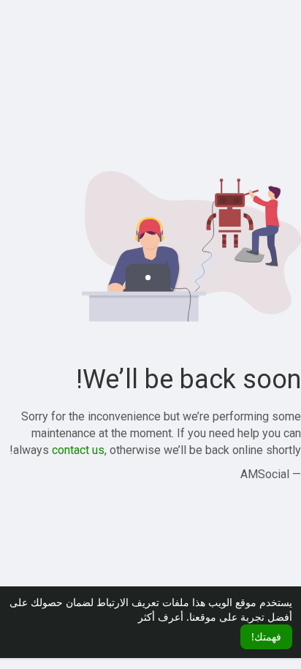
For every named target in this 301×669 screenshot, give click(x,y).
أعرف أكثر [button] (160, 617)
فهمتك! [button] (266, 636)
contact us (78, 450)
